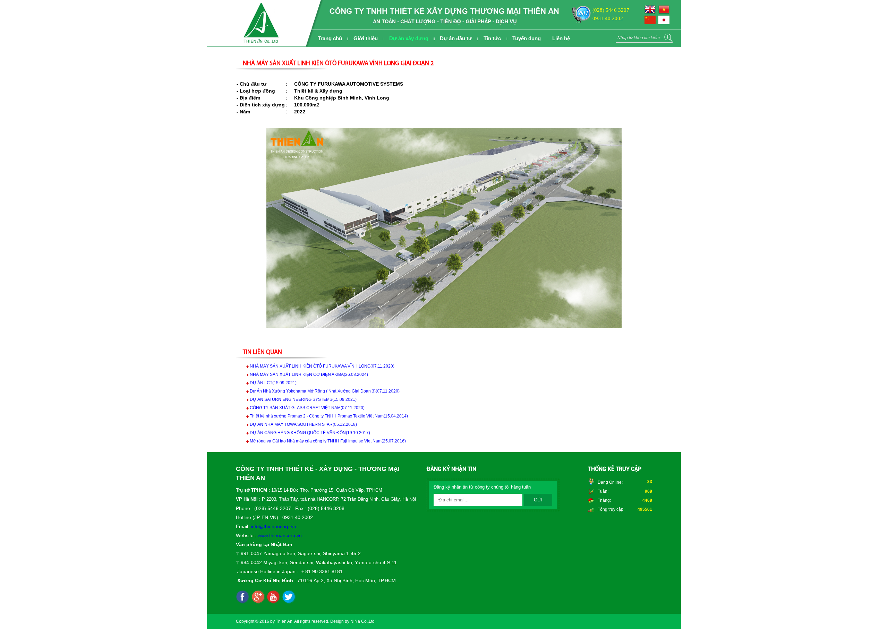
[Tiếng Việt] (664, 12)
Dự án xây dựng (408, 38)
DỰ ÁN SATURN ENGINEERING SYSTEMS (303, 399)
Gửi (538, 499)
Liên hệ (561, 38)
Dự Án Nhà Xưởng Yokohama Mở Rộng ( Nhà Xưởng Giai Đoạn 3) (325, 391)
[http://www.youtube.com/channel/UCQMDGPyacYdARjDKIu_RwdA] (273, 597)
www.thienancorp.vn (280, 535)
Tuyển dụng (526, 38)
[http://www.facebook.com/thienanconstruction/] (243, 597)
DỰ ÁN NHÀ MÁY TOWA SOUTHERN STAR (303, 424)
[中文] (651, 22)
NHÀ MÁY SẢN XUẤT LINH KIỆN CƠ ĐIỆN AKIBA (309, 374)
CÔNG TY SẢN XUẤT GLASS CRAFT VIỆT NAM (307, 407)
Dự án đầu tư (456, 38)
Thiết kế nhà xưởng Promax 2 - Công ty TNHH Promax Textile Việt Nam (329, 416)
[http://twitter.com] (289, 597)
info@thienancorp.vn (273, 526)
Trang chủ (330, 38)
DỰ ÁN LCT (273, 382)
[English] (651, 12)
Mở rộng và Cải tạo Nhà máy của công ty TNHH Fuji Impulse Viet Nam (328, 441)
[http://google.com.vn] (258, 597)
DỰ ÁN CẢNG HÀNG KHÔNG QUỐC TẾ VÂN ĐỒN (310, 432)
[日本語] (664, 22)
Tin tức (492, 38)
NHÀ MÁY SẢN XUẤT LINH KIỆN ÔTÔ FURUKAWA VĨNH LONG (322, 366)
